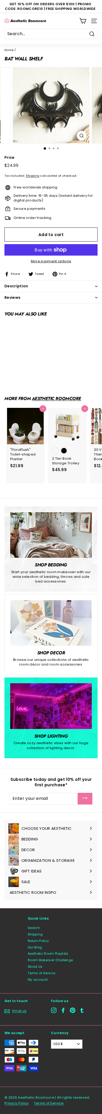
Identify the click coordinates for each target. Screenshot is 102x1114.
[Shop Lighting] (51, 706)
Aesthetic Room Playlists (48, 953)
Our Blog (35, 947)
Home (8, 50)
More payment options (51, 261)
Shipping (32, 176)
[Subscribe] (85, 799)
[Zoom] (81, 136)
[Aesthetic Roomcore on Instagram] (53, 1010)
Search (34, 928)
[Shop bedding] (51, 535)
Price (9, 157)
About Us (35, 966)
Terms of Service (41, 973)
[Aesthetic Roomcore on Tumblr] (82, 1010)
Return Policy (38, 941)
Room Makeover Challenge (50, 960)
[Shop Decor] (51, 622)
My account (38, 979)
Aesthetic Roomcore (56, 398)
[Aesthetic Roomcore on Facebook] (63, 1010)
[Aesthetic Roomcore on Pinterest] (72, 1010)
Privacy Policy (16, 1103)
